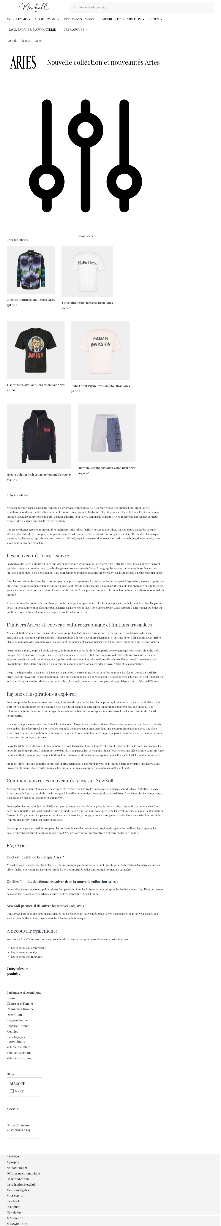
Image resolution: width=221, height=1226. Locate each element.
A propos (13, 1162)
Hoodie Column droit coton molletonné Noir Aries (39, 474)
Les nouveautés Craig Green (27, 956)
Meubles (12, 1031)
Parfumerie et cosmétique (24, 992)
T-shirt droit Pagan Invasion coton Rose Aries (100, 386)
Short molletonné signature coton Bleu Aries (107, 468)
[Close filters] (8, 1152)
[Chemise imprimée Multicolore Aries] (31, 270)
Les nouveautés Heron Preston (28, 947)
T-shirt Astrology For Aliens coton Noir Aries (36, 385)
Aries (17, 1091)
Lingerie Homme (18, 1026)
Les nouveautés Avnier (24, 952)
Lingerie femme (17, 1020)
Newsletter (14, 1212)
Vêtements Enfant (18, 1047)
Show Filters (86, 236)
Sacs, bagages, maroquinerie (16, 1039)
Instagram (13, 1207)
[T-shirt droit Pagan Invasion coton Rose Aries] (100, 350)
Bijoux (11, 998)
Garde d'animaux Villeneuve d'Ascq (18, 1127)
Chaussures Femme (20, 1003)
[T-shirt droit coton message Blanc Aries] (87, 271)
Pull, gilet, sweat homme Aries (142, 755)
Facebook (13, 1201)
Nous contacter (17, 1168)
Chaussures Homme (20, 1009)
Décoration (14, 1015)
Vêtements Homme (19, 1058)
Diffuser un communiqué (23, 1173)
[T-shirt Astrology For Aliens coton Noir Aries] (36, 350)
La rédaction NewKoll (21, 1184)
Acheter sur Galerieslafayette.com (31, 317)
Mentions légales (18, 1190)
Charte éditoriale (18, 1179)
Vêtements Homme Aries (70, 590)
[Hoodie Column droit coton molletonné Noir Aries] (39, 436)
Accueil (12, 40)
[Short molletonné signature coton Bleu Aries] (107, 433)
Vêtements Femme (19, 1053)
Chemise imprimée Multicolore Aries (31, 299)
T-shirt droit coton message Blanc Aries (87, 302)
